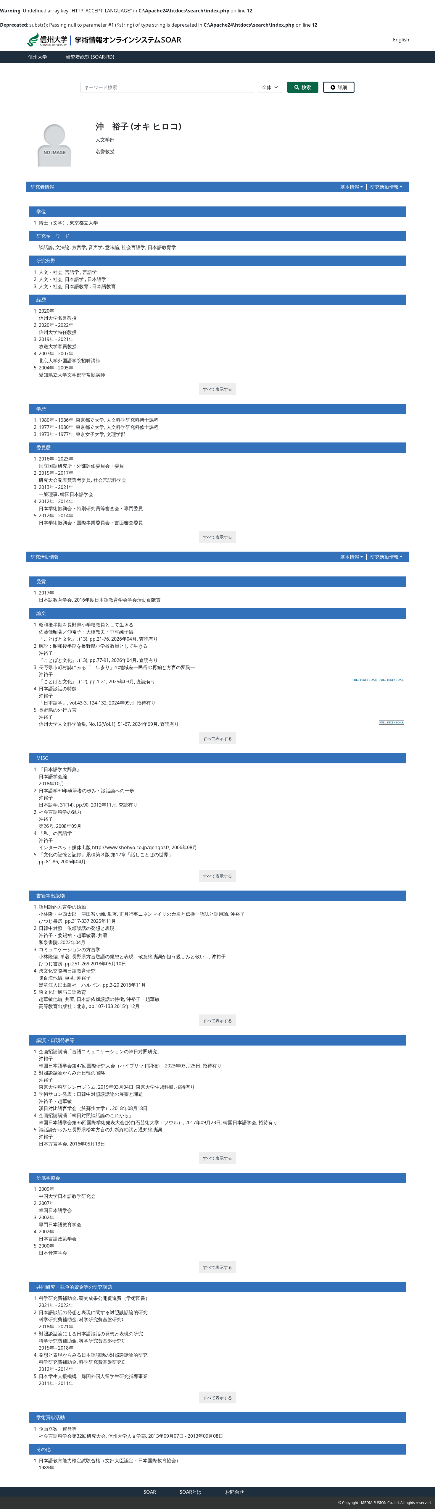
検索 (306, 87)
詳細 (342, 87)
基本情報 (349, 187)
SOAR (150, 1492)
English (401, 39)
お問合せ (234, 1492)
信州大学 (37, 57)
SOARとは (191, 1492)
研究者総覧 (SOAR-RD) (90, 57)
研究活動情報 (384, 187)
